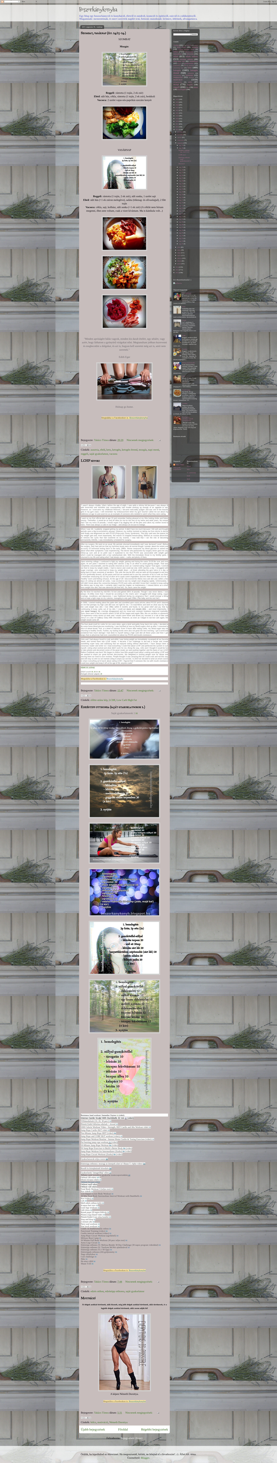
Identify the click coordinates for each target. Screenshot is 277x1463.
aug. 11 (181, 216)
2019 (177, 118)
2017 (177, 124)
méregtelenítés (177, 82)
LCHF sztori (90, 461)
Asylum (176, 45)
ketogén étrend (129, 449)
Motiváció (88, 1298)
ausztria (95, 449)
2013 (177, 270)
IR (183, 45)
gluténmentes (189, 63)
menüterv (191, 77)
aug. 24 (181, 181)
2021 (177, 113)
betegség (195, 47)
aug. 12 (181, 214)
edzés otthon (97, 1291)
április (179, 255)
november (180, 135)
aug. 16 (181, 203)
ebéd (102, 449)
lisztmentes (189, 75)
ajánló (196, 45)
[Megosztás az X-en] (86, 445)
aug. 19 (181, 194)
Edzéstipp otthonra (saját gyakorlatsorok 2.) (113, 707)
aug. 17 (181, 200)
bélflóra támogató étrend (186, 49)
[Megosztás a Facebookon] (88, 445)
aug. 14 (181, 208)
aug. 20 (181, 192)
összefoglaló (181, 89)
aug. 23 (181, 183)
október (179, 137)
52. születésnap (186, 293)
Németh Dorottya (118, 1422)
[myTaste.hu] (177, 283)
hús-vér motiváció (189, 65)
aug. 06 (181, 230)
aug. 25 (181, 178)
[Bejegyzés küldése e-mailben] (158, 440)
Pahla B (188, 45)
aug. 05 (181, 233)
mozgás (143, 449)
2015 (177, 129)
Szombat (184, 349)
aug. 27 (181, 172)
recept (176, 84)
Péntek (184, 320)
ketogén (116, 449)
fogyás (179, 63)
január (179, 263)
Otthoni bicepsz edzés (90, 1182)
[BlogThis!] (84, 445)
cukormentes (189, 52)
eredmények (193, 61)
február (179, 261)
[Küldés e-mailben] (82, 445)
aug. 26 (181, 175)
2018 (177, 121)
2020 (177, 116)
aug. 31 (181, 145)
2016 (177, 127)
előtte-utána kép (99, 700)
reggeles (190, 84)
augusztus (180, 143)
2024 (177, 105)
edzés (175, 56)
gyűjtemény (176, 65)
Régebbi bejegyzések (154, 1429)
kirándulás (191, 73)
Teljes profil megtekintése (177, 468)
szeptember (180, 140)
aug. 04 (181, 235)
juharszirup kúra (178, 68)
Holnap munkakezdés (188, 363)
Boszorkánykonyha (98, 9)
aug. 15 (181, 205)
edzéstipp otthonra (114, 1291)
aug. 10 (181, 219)
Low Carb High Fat (127, 700)
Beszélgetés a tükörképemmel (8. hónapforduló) (187, 418)
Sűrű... (184, 376)
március (179, 258)
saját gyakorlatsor (98, 453)
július (179, 247)
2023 (177, 107)
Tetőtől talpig (186, 390)
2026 (177, 99)
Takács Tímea (180, 464)
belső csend (181, 47)
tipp (187, 87)
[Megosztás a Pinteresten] (90, 445)
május (179, 253)
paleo (190, 82)
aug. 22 (181, 186)
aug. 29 (181, 167)
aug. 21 (181, 189)
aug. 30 (181, 148)
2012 (177, 272)
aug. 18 (181, 197)
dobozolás (190, 54)
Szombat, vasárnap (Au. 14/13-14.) (103, 33)
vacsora (113, 453)
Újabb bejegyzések (93, 1429)
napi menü (153, 449)
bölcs (93, 1422)
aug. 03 (181, 238)
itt (92, 672)
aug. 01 (181, 244)
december (180, 132)
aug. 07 (181, 227)
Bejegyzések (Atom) (131, 1438)
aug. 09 (181, 222)
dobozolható (177, 54)
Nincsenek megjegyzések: (141, 440)
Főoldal (123, 1429)
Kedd (183, 335)
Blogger (145, 1457)
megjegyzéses (178, 77)
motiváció (102, 1422)
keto (108, 449)
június (179, 250)
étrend (196, 87)
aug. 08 (181, 224)
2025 (177, 102)
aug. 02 (181, 241)
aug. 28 (181, 170)
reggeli (84, 453)
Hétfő (183, 306)
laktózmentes (177, 75)
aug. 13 (181, 211)
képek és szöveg (88, 667)
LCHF (112, 700)
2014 (177, 267)
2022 (177, 110)
